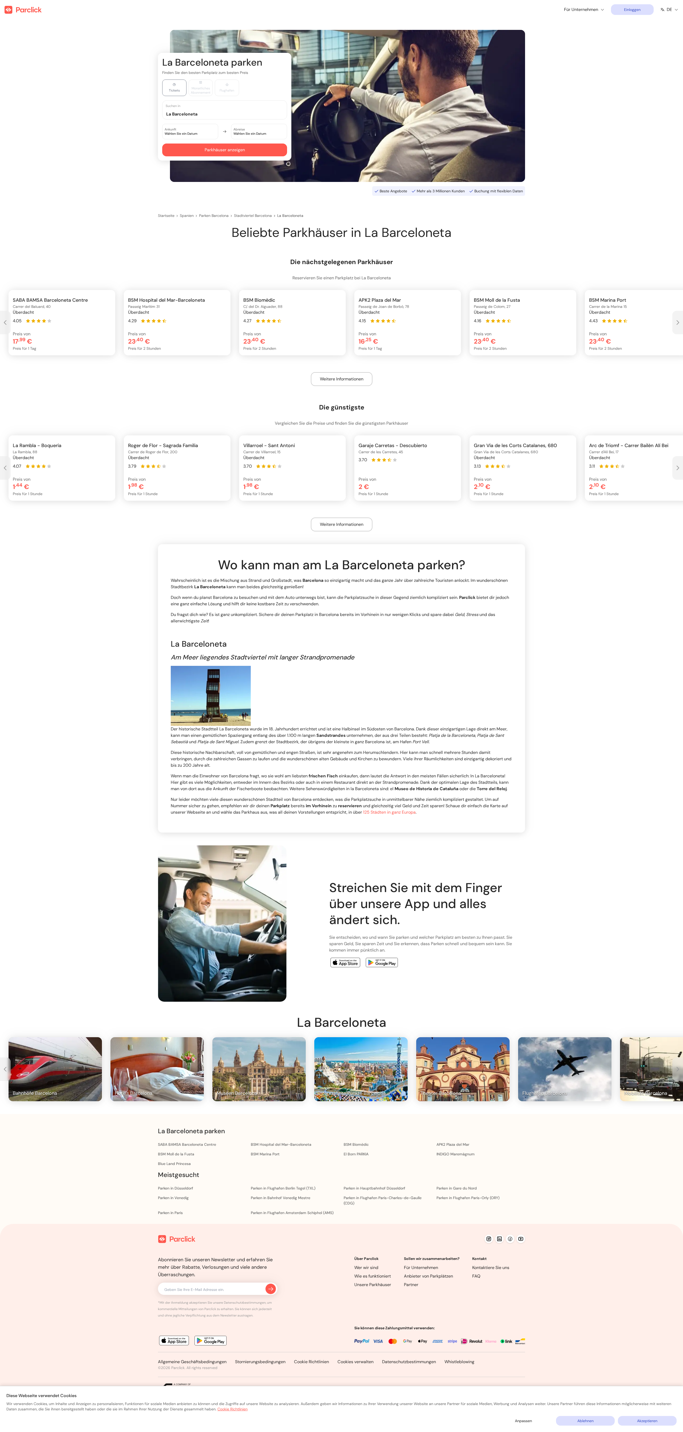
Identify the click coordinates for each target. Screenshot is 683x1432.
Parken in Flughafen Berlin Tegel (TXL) (283, 1188)
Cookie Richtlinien (311, 1362)
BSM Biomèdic (356, 1144)
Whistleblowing (459, 1362)
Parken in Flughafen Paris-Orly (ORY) (467, 1197)
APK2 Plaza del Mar (452, 1144)
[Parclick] (23, 10)
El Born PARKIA (356, 1154)
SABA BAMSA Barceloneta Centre (187, 1144)
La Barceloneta (290, 215)
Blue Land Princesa (174, 1163)
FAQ (476, 1276)
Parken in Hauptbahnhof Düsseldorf (374, 1188)
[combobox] (230, 114)
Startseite (166, 215)
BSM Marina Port (265, 1154)
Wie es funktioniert (372, 1276)
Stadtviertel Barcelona (253, 215)
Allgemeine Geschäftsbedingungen (192, 1362)
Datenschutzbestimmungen (409, 1362)
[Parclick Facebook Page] (510, 1239)
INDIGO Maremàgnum (455, 1154)
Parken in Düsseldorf (175, 1188)
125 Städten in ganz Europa (389, 812)
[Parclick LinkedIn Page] (499, 1239)
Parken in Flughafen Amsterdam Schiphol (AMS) (292, 1212)
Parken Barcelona (214, 215)
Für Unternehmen (421, 1267)
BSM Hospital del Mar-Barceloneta (281, 1144)
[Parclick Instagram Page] (489, 1239)
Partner (411, 1284)
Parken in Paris (170, 1212)
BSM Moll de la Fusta (176, 1154)
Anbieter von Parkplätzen (428, 1276)
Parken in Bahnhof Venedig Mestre (280, 1197)
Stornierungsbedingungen (260, 1362)
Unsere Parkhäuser (372, 1284)
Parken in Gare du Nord (456, 1188)
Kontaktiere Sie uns (490, 1267)
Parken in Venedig (173, 1197)
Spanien (187, 215)
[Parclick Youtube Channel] (521, 1239)
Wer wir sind (366, 1267)
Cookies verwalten (355, 1362)
